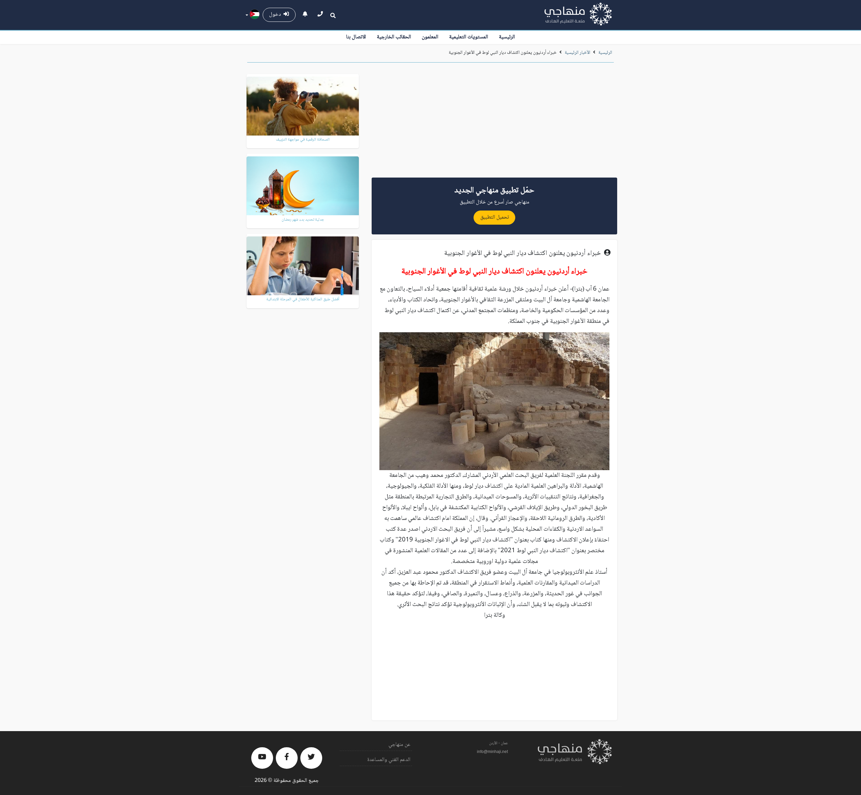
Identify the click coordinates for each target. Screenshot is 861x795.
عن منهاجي (399, 744)
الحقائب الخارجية (394, 37)
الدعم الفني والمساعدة (388, 759)
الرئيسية (507, 37)
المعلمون (430, 37)
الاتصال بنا (356, 37)
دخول (276, 14)
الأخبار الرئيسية (577, 53)
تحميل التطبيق (494, 217)
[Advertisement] (494, 122)
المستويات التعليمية (468, 37)
